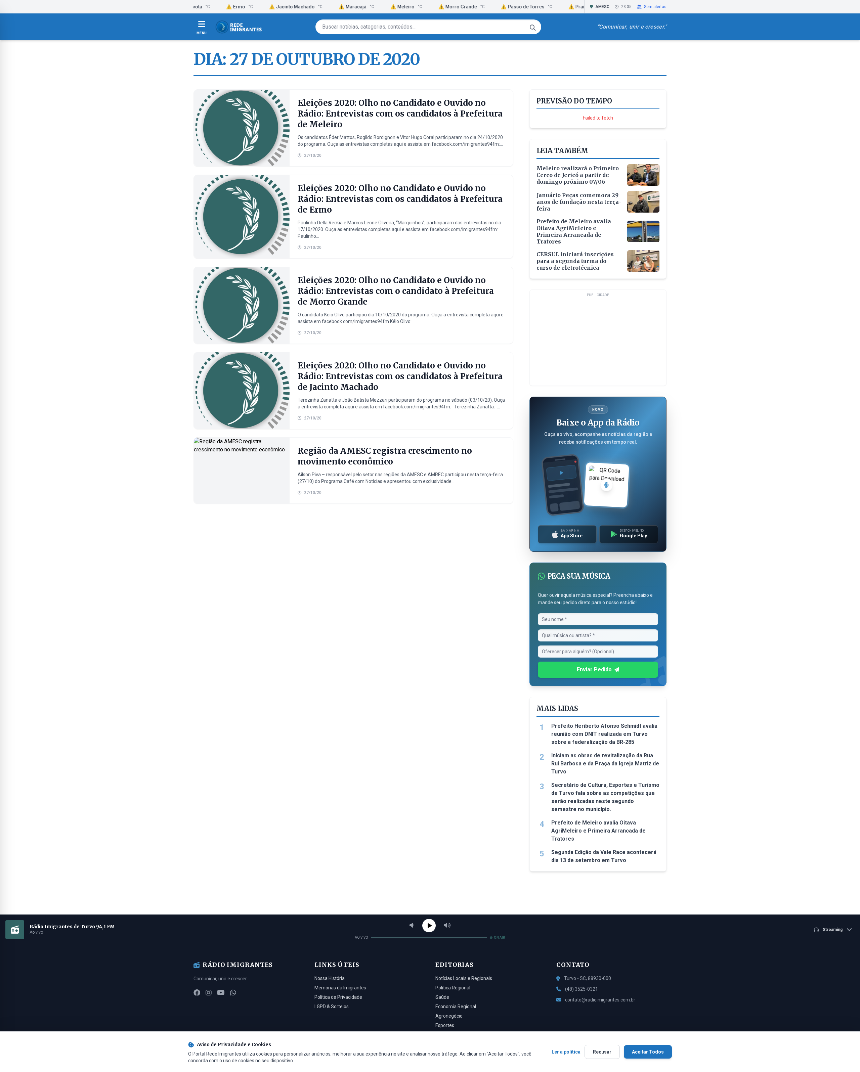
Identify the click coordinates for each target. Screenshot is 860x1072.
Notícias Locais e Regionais (463, 978)
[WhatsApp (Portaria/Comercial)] (233, 992)
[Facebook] (197, 992)
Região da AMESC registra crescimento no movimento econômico (385, 456)
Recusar (602, 1052)
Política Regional (452, 987)
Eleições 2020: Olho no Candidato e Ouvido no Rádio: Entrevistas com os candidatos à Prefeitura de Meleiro (400, 114)
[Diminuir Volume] (412, 926)
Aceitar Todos (648, 1052)
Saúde (442, 997)
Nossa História (329, 978)
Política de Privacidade (338, 997)
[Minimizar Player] (849, 930)
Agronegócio (449, 1016)
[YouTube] (221, 992)
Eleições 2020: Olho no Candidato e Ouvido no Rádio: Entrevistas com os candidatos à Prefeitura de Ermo (400, 199)
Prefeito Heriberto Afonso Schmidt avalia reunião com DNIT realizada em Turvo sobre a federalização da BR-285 (604, 734)
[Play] (429, 925)
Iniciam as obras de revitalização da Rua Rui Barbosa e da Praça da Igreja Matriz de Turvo (605, 763)
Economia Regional (455, 1006)
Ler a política (566, 1052)
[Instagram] (209, 992)
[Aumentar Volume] (447, 926)
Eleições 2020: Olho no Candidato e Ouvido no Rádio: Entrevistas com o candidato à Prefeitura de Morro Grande (396, 291)
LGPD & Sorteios (331, 1006)
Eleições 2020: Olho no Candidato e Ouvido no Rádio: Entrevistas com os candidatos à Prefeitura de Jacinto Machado (400, 376)
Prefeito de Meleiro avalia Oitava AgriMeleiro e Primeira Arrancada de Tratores (598, 830)
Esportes (444, 1025)
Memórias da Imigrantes (340, 987)
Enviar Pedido (594, 669)
